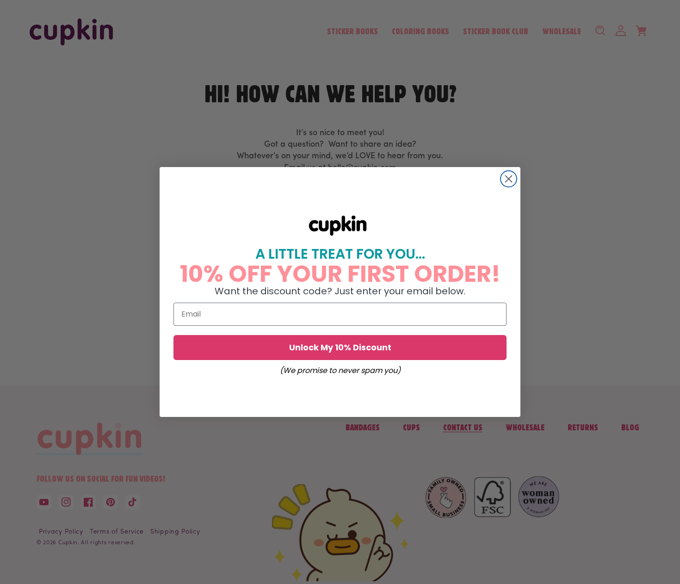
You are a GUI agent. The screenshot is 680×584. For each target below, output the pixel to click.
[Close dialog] (509, 179)
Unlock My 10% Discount (340, 347)
